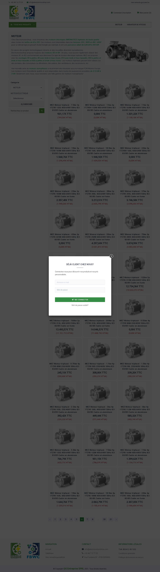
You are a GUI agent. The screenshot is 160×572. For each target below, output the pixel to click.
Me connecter (81, 300)
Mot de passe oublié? (80, 305)
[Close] (111, 256)
